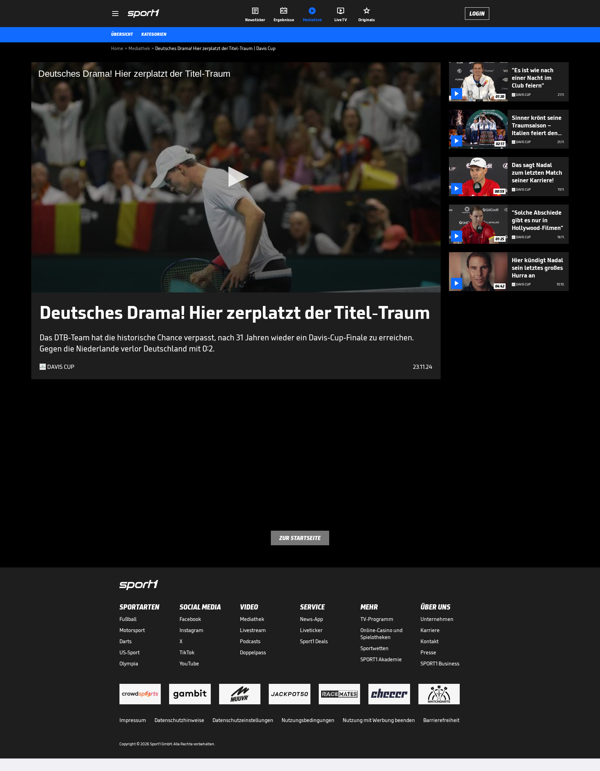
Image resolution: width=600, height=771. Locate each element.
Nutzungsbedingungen (308, 720)
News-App (311, 619)
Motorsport (132, 630)
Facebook (190, 619)
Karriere (430, 630)
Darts (125, 641)
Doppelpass (253, 652)
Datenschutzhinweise (179, 720)
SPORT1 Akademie (381, 659)
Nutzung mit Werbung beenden (379, 720)
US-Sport (129, 652)
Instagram (191, 630)
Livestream (253, 630)
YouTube (189, 663)
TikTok (187, 652)
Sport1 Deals (314, 641)
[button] (236, 176)
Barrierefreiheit (441, 720)
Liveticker (311, 630)
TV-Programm (376, 619)
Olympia (128, 663)
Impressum (132, 720)
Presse (428, 652)
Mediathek (252, 619)
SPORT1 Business (439, 663)
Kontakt (429, 641)
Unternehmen (436, 619)
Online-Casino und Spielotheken (381, 633)
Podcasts (250, 641)
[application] (236, 177)
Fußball (127, 619)
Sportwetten (374, 648)
